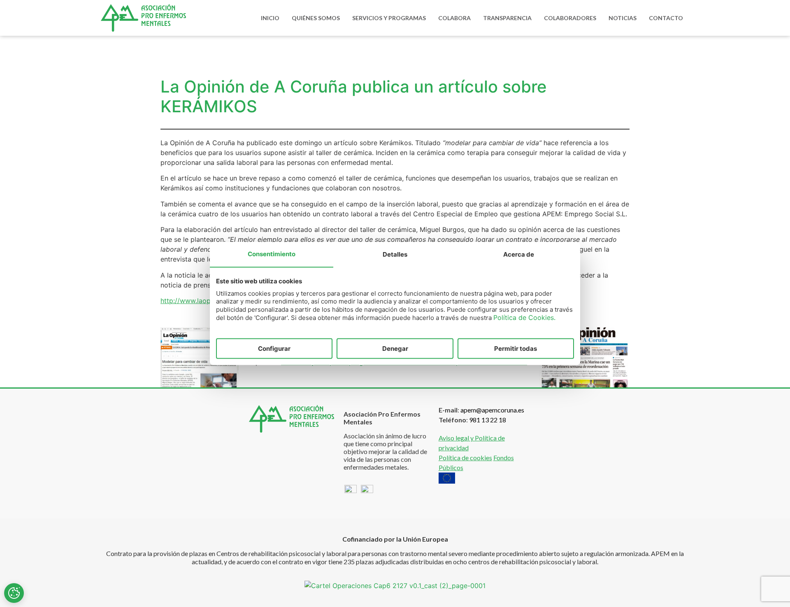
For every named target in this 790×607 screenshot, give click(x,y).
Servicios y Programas (389, 17)
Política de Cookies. (524, 317)
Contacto (666, 17)
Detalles (395, 254)
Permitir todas (515, 348)
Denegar (395, 348)
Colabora (454, 17)
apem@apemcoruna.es (492, 410)
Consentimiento (271, 253)
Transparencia (507, 17)
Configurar (274, 348)
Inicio (270, 17)
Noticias (623, 17)
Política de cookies (465, 457)
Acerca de (518, 254)
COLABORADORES (570, 17)
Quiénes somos (316, 17)
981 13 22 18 (487, 420)
